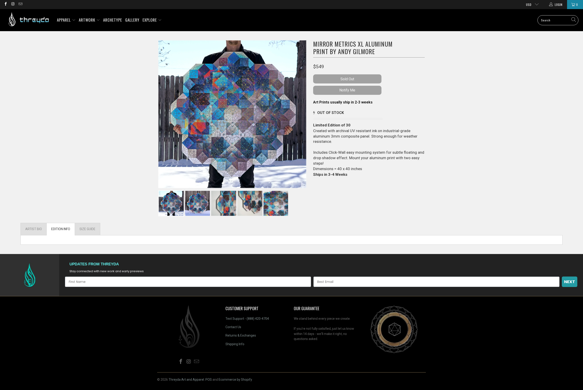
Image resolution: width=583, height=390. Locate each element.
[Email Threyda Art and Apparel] (20, 4)
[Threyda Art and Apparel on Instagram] (13, 4)
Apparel (64, 20)
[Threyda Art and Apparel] (28, 20)
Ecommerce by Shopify (235, 379)
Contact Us (233, 327)
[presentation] (292, 205)
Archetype (112, 20)
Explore (150, 20)
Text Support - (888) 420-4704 (247, 318)
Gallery (132, 20)
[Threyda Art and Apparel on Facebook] (5, 4)
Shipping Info (234, 344)
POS (208, 379)
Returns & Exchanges (240, 335)
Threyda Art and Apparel (186, 379)
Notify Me (347, 90)
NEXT (569, 281)
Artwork (87, 20)
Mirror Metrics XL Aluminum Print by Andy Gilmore (353, 47)
